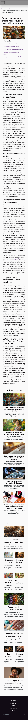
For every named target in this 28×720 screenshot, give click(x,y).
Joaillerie (13, 703)
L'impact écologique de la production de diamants (14, 482)
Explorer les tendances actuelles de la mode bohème (14, 433)
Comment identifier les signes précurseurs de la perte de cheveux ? (14, 542)
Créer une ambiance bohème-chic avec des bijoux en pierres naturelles (14, 409)
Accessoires (13, 708)
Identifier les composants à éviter (11, 46)
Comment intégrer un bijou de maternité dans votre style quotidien (14, 457)
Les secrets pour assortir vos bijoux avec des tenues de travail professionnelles (14, 506)
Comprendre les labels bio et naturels (12, 43)
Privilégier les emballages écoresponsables (13, 49)
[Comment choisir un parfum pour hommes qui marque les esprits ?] (19, 555)
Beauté (8, 9)
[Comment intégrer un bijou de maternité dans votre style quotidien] (14, 448)
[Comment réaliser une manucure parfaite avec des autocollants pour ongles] (14, 625)
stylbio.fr (16, 259)
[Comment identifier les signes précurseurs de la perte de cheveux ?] (14, 531)
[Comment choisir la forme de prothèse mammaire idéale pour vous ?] (8, 555)
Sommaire (7, 41)
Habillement (13, 700)
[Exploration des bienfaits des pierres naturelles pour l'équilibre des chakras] (14, 599)
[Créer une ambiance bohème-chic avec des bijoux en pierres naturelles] (14, 399)
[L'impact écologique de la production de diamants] (14, 473)
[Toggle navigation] (3, 2)
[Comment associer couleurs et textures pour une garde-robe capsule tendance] (8, 575)
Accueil (3, 9)
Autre (13, 710)
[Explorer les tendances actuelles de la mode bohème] (14, 425)
